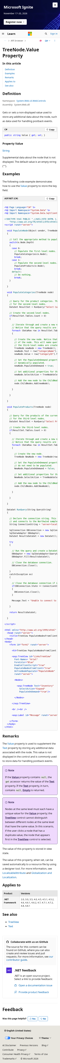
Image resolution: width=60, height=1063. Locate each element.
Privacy (20, 1049)
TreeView (10, 817)
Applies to (10, 81)
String (6, 150)
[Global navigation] (3, 34)
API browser (17, 40)
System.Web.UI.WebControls (31, 100)
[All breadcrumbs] (5, 40)
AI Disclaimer (9, 1045)
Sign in (54, 33)
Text (4, 748)
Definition (10, 69)
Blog (44, 1045)
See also (9, 85)
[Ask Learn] (40, 40)
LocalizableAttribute (14, 873)
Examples (10, 73)
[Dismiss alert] (55, 4)
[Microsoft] (30, 34)
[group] (30, 465)
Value (23, 186)
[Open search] (46, 34)
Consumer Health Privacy (15, 1054)
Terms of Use (41, 1054)
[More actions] (55, 40)
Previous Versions (29, 1045)
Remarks (9, 77)
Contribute (8, 1049)
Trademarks (8, 1058)
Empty (26, 790)
